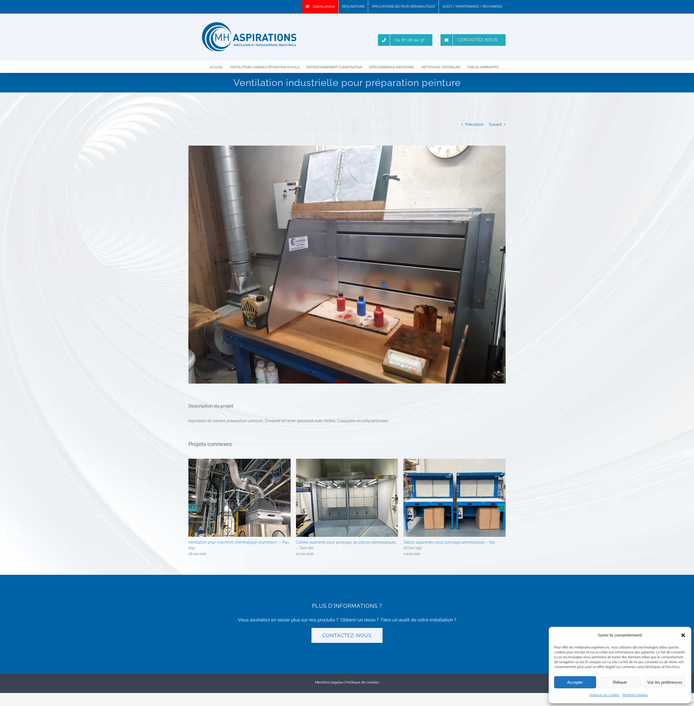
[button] (683, 635)
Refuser (620, 682)
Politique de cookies (604, 695)
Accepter (575, 682)
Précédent (474, 124)
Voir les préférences (664, 682)
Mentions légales (635, 695)
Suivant (495, 124)
